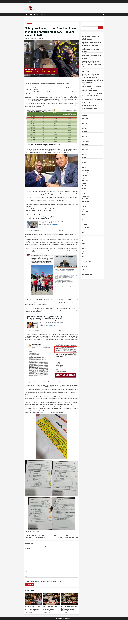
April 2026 (84, 128)
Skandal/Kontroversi (87, 274)
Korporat (36, 14)
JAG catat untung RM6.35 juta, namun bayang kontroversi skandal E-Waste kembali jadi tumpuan (91, 38)
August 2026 (85, 118)
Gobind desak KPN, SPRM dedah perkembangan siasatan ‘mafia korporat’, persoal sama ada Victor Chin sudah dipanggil (33, 599)
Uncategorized (85, 277)
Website (27, 576)
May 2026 (84, 126)
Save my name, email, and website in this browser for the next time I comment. (44, 581)
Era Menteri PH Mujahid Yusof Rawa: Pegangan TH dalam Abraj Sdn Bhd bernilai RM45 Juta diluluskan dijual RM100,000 (51, 599)
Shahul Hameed (36, 531)
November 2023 (85, 204)
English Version (86, 251)
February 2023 (85, 227)
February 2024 (85, 196)
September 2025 (86, 147)
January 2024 (85, 198)
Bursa (30, 14)
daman (84, 98)
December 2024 (85, 170)
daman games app (86, 105)
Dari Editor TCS (85, 246)
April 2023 (84, 222)
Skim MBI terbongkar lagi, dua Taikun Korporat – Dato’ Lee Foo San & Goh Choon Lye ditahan (92, 86)
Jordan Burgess (86, 84)
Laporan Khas (29, 23)
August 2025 (85, 149)
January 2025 (85, 167)
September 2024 (86, 178)
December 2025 (85, 139)
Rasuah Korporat (86, 272)
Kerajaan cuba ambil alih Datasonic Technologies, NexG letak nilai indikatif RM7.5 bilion (91, 49)
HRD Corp (30, 531)
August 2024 (85, 180)
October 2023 (85, 206)
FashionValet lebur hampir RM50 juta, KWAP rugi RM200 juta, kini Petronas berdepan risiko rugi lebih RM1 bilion (69, 599)
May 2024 (84, 188)
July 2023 (84, 214)
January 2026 (85, 136)
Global (83, 253)
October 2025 (85, 144)
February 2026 (85, 134)
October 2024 (85, 175)
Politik (83, 269)
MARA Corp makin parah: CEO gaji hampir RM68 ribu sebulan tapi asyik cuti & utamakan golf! (66, 535)
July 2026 (84, 121)
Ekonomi (43, 14)
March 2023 (84, 224)
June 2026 (84, 123)
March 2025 (84, 162)
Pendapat (84, 266)
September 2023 (86, 209)
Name (27, 566)
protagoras (28, 38)
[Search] (103, 14)
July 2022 (84, 232)
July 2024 (84, 183)
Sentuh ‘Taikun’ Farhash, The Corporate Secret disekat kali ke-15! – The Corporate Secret (92, 76)
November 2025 (85, 141)
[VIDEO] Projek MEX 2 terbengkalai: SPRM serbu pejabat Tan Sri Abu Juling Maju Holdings (36, 535)
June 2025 (84, 154)
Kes (28, 602)
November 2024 (85, 172)
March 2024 (84, 193)
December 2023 (85, 201)
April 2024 (84, 191)
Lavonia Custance (86, 90)
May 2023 (84, 219)
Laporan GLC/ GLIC (86, 261)
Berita (25, 14)
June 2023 (84, 217)
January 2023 (85, 230)
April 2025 (84, 160)
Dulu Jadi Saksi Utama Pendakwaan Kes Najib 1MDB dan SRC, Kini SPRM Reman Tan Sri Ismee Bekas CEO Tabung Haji (92, 44)
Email (26, 571)
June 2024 (84, 185)
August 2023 (85, 211)
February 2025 (85, 165)
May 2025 (84, 157)
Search (84, 24)
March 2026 (84, 131)
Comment (27, 548)
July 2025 (84, 152)
